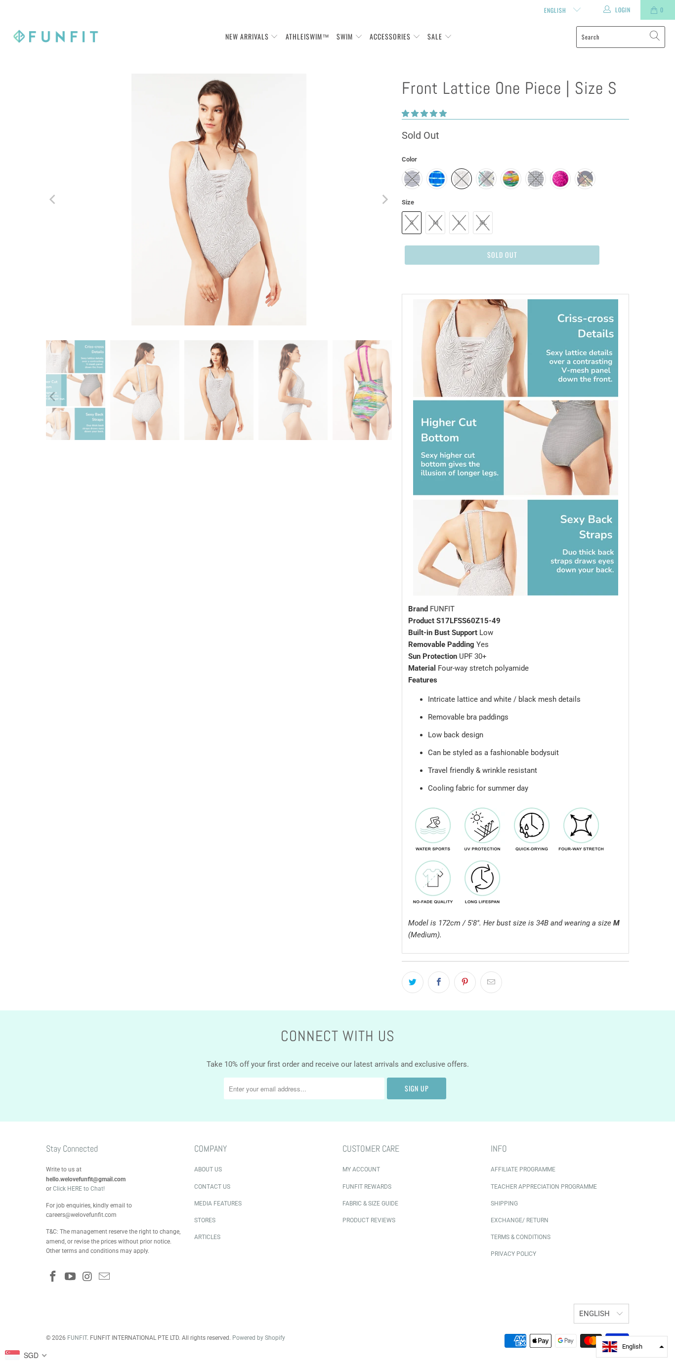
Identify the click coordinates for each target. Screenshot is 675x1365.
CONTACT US (212, 1186)
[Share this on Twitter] (412, 982)
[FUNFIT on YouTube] (70, 1277)
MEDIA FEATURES (218, 1203)
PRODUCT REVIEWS (368, 1220)
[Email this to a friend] (491, 982)
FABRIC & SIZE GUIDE (370, 1203)
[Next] (384, 199)
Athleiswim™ (308, 36)
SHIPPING (504, 1203)
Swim (346, 36)
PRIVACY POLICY (513, 1253)
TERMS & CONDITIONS (520, 1237)
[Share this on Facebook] (439, 982)
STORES (204, 1220)
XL (483, 222)
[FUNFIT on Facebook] (53, 1277)
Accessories (391, 36)
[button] (424, 113)
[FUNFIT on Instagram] (87, 1277)
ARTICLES (207, 1237)
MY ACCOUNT (361, 1169)
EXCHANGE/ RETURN (519, 1220)
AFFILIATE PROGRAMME (523, 1169)
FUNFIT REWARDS (366, 1186)
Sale (435, 36)
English (556, 10)
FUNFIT (77, 1337)
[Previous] (53, 199)
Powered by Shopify (258, 1337)
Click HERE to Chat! (79, 1188)
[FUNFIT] (55, 36)
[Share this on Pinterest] (465, 982)
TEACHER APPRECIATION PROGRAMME (544, 1186)
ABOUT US (208, 1169)
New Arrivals (248, 36)
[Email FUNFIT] (104, 1277)
